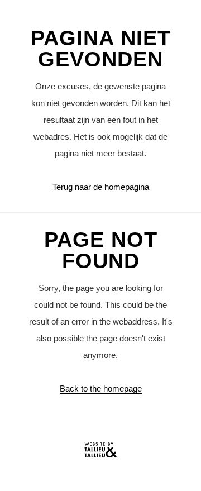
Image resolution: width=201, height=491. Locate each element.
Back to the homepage (101, 388)
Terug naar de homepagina (100, 187)
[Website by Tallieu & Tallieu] (100, 452)
